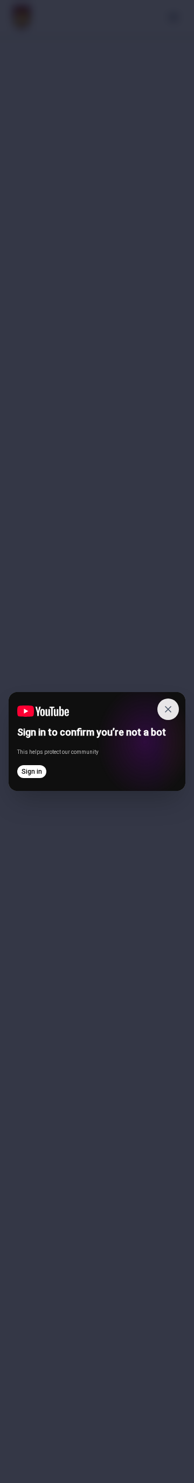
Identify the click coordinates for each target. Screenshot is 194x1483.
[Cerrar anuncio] (168, 709)
